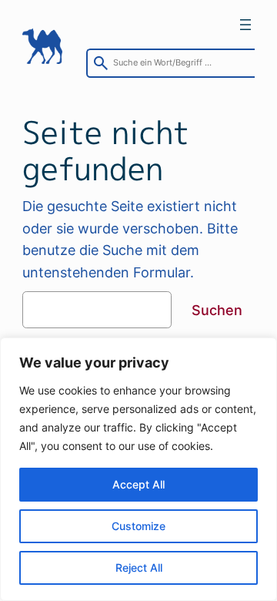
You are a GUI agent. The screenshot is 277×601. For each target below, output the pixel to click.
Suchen (217, 309)
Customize (138, 525)
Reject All (138, 567)
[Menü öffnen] (245, 24)
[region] (138, 469)
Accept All (138, 484)
